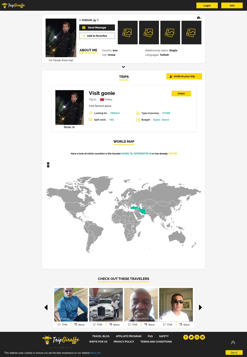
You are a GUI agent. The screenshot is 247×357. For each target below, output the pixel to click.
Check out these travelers (123, 279)
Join (232, 5)
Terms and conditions (156, 341)
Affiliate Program (129, 336)
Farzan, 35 (69, 127)
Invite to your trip (184, 76)
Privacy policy (124, 341)
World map (123, 141)
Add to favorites (97, 35)
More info (96, 352)
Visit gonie (102, 93)
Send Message (97, 27)
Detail (181, 93)
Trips (124, 77)
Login (207, 5)
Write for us (98, 341)
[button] (46, 306)
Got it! (234, 352)
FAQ (150, 336)
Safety (164, 336)
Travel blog (100, 336)
